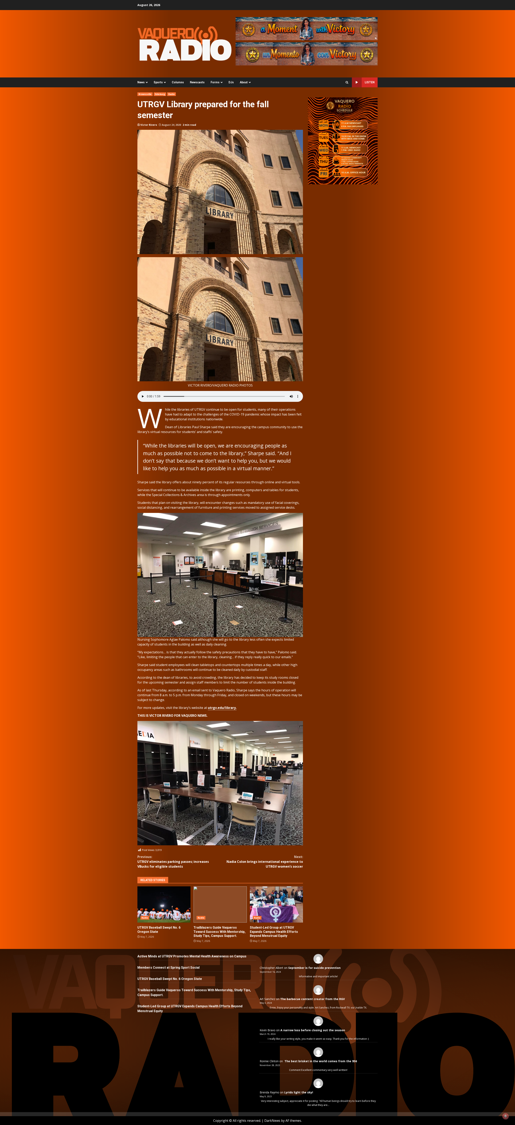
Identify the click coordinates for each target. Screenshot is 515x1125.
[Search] (347, 82)
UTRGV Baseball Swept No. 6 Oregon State (164, 904)
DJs (231, 82)
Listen (370, 82)
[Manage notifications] (505, 1116)
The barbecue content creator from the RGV (312, 999)
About (244, 82)
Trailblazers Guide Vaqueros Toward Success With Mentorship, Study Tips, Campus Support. (220, 904)
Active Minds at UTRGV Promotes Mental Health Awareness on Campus (191, 956)
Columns (178, 82)
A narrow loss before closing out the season (312, 1030)
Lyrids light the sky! (298, 1092)
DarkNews (272, 1120)
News (141, 82)
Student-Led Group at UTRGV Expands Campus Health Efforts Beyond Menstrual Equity (276, 904)
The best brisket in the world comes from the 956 (320, 1061)
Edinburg (160, 94)
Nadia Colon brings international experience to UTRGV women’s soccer (265, 862)
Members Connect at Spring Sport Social (168, 967)
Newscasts (197, 82)
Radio (171, 94)
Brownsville (145, 94)
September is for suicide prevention (314, 968)
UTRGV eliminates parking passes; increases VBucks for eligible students (173, 862)
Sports (158, 82)
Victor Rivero (148, 125)
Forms (215, 82)
